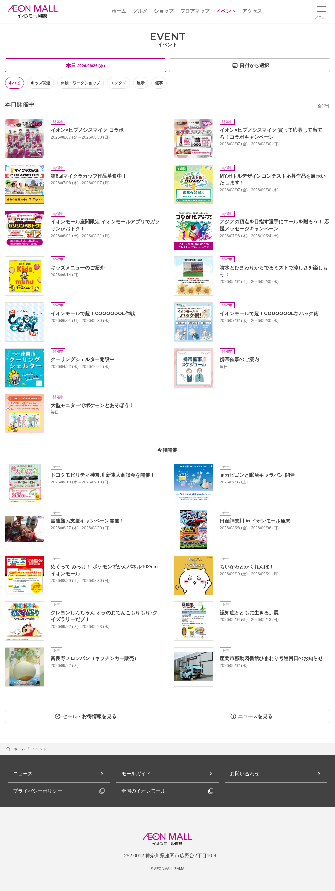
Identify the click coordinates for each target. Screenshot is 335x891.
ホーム (19, 749)
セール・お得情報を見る (89, 716)
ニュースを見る (255, 716)
